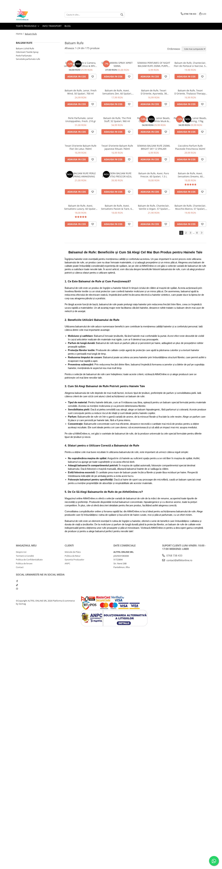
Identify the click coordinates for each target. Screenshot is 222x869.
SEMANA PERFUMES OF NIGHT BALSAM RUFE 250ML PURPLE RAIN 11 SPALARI (153, 64)
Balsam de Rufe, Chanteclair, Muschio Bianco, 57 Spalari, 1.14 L (190, 207)
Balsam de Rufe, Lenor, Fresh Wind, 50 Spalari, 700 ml (81, 92)
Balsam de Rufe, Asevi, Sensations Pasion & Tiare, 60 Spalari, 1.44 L (117, 207)
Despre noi (21, 551)
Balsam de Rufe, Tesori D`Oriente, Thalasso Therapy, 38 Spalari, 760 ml (190, 92)
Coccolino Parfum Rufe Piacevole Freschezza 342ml (190, 147)
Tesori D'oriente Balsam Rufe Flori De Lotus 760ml (80, 147)
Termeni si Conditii (25, 555)
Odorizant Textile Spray (27, 52)
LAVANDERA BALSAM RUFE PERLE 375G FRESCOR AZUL (117, 175)
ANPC (67, 563)
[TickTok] (17, 584)
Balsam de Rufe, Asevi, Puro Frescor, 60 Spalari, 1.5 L (153, 175)
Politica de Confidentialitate (29, 559)
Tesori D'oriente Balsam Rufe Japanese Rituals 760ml (117, 147)
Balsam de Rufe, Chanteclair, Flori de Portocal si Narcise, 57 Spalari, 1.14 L (190, 64)
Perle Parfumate (24, 55)
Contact (20, 567)
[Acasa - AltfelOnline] (32, 14)
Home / (20, 33)
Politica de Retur (72, 555)
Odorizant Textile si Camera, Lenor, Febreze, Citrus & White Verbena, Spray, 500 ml (80, 64)
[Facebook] (17, 581)
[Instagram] (17, 588)
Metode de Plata (73, 551)
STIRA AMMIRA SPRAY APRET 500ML (117, 64)
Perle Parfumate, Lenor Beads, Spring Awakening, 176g (190, 120)
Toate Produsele (26, 25)
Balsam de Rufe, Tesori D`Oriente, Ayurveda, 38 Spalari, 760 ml (154, 92)
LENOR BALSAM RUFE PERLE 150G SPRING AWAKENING (80, 175)
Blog (68, 25)
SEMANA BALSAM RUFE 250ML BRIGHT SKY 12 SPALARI (153, 147)
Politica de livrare (24, 563)
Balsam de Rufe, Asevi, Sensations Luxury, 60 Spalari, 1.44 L (80, 207)
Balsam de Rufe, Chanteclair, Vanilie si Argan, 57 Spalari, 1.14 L (154, 207)
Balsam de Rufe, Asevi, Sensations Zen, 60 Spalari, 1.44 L (117, 92)
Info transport (52, 25)
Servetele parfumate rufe (28, 59)
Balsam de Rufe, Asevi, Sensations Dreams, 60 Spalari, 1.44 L (190, 175)
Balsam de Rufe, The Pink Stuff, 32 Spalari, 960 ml (117, 120)
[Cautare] (122, 14)
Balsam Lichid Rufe (25, 48)
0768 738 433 (174, 555)
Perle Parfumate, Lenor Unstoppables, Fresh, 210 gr (80, 120)
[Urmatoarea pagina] (201, 233)
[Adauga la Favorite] (92, 76)
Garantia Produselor (74, 559)
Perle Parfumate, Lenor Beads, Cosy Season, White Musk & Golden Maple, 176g (153, 120)
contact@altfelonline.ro (179, 560)
